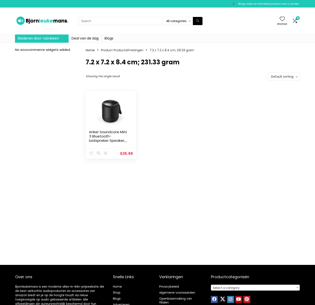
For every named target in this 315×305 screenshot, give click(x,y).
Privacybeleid (169, 286)
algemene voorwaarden (177, 292)
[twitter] (222, 299)
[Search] (197, 21)
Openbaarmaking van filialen (175, 300)
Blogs (108, 38)
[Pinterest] (246, 299)
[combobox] (255, 288)
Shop (116, 292)
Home (90, 50)
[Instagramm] (230, 299)
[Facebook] (214, 299)
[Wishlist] (282, 19)
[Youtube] (238, 299)
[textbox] (255, 288)
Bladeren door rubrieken (38, 38)
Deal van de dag (85, 38)
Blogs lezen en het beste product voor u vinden (268, 4)
